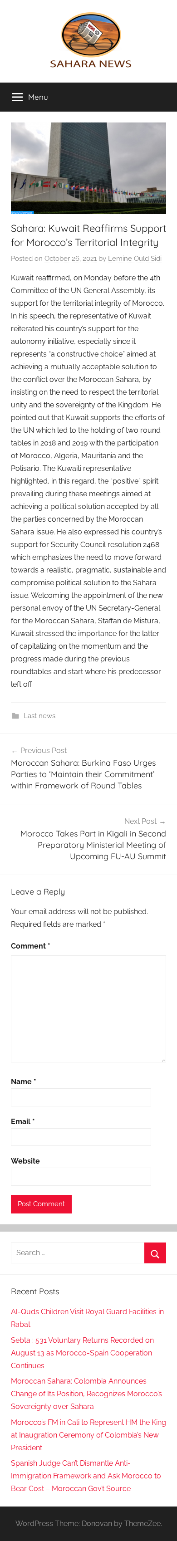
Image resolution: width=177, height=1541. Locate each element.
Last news (39, 716)
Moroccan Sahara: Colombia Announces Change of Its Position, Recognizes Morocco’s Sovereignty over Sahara (86, 1394)
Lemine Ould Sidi (135, 258)
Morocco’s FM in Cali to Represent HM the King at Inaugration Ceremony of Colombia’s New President (88, 1435)
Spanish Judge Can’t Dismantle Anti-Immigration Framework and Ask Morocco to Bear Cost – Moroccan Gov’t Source (86, 1476)
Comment (30, 946)
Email (23, 1121)
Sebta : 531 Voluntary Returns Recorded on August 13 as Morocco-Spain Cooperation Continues (82, 1353)
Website (25, 1161)
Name (23, 1081)
